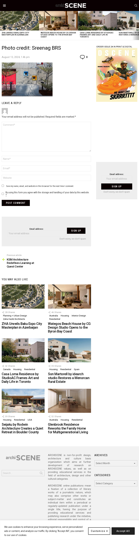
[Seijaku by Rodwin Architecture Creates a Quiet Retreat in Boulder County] (23, 401)
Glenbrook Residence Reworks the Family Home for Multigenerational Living (68, 428)
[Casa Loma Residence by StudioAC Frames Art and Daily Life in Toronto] (97, 20)
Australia (53, 315)
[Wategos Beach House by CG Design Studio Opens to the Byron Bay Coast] (58, 20)
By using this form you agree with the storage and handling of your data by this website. (47, 193)
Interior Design (79, 315)
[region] (69, 530)
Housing (65, 315)
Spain (77, 369)
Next (137, 25)
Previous (1, 25)
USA (30, 420)
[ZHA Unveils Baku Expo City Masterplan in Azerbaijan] (19, 20)
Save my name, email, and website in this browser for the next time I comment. (40, 186)
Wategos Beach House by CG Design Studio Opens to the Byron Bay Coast (58, 35)
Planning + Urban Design (15, 315)
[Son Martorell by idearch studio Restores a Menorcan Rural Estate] (69, 350)
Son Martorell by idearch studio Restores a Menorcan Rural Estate (68, 378)
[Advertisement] (116, 134)
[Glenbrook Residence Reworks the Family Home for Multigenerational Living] (69, 401)
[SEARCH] (136, 5)
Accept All (123, 531)
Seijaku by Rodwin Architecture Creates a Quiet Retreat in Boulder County (22, 428)
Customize (98, 531)
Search (41, 473)
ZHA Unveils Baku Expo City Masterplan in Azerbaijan (15, 34)
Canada (7, 369)
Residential (54, 319)
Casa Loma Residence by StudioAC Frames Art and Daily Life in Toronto (96, 35)
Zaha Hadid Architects (14, 319)
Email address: (36, 229)
